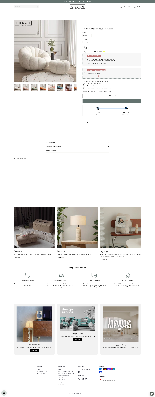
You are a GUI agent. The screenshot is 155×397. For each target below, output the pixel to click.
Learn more (34, 350)
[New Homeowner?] (34, 324)
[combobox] (26, 6)
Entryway (40, 13)
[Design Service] (77, 318)
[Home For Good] (120, 324)
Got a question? (52, 150)
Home (84, 25)
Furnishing (98, 13)
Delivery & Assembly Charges (66, 373)
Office (80, 13)
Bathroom (72, 13)
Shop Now (17, 257)
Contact (60, 369)
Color (84, 32)
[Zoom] (45, 51)
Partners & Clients (42, 371)
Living (48, 13)
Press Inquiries (41, 373)
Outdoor (88, 13)
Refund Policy (61, 378)
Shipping (93, 92)
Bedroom (63, 13)
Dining (55, 13)
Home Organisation (111, 13)
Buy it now (111, 101)
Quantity (85, 39)
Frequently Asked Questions (65, 371)
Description (50, 143)
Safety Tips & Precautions (65, 380)
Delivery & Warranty (53, 146)
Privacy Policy (61, 382)
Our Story (39, 369)
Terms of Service (62, 384)
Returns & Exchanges (64, 375)
